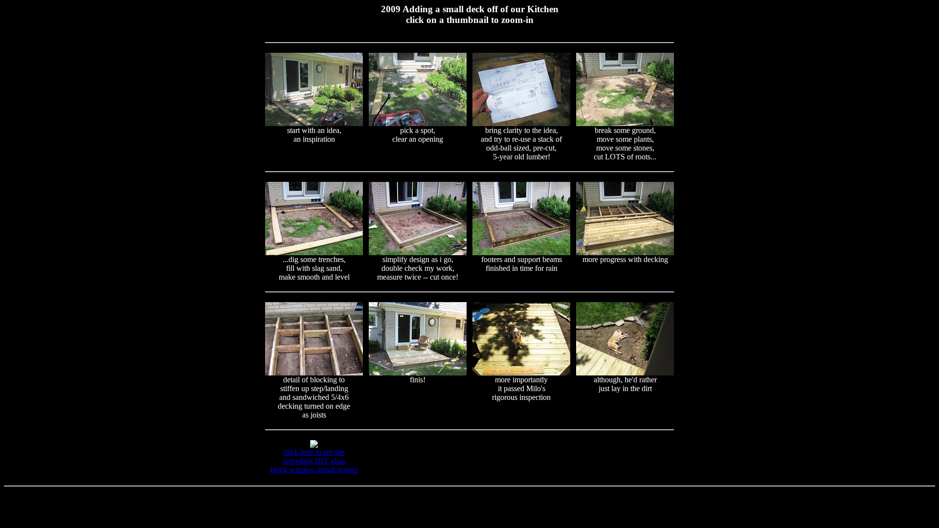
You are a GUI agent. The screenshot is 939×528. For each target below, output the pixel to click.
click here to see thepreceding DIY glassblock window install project (314, 461)
